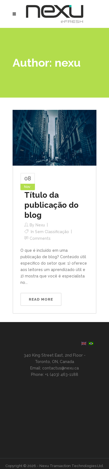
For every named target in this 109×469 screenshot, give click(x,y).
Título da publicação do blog (51, 205)
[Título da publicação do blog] (54, 137)
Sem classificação (52, 231)
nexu (40, 225)
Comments (40, 238)
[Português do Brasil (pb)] (91, 343)
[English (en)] (83, 343)
